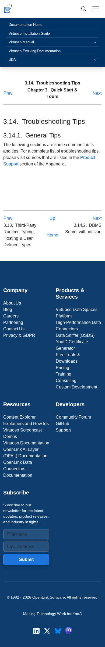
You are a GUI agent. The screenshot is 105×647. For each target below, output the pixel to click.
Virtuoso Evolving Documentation (35, 51)
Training (63, 374)
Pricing (62, 367)
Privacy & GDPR (19, 335)
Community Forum (73, 417)
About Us (12, 303)
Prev (8, 93)
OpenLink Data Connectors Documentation (17, 469)
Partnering (13, 322)
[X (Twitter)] (47, 630)
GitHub (62, 423)
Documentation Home (25, 25)
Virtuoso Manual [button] (21, 42)
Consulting (66, 380)
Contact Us (13, 329)
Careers (11, 316)
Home (52, 235)
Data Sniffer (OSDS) (75, 335)
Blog (7, 309)
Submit (26, 559)
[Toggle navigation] (95, 9)
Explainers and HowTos (26, 423)
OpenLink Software (48, 597)
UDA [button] (12, 60)
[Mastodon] (68, 630)
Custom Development (76, 387)
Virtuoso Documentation (26, 443)
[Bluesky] (58, 630)
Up (52, 218)
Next (97, 93)
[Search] (83, 8)
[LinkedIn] (36, 630)
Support (63, 430)
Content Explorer (19, 417)
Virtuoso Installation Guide (29, 33)
